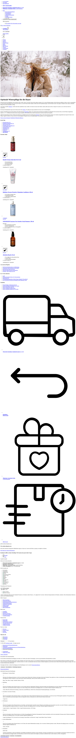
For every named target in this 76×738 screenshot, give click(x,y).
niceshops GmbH (9, 643)
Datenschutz (5, 646)
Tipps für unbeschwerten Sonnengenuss (10, 270)
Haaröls (37, 114)
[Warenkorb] (39, 37)
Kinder (5, 129)
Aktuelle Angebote (6, 623)
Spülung (24, 109)
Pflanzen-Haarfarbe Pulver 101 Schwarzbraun (11, 277)
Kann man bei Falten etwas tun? (9, 269)
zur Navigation (5, 1)
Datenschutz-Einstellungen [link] (8, 649)
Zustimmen (3, 667)
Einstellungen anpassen (17, 667)
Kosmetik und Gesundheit (8, 125)
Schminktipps (6, 128)
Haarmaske (26, 111)
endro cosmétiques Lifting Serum (9, 288)
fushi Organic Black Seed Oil (8, 287)
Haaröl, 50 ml (9, 254)
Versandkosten (8, 13)
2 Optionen (5, 218)
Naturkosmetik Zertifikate (7, 621)
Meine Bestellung (6, 599)
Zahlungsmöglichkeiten (9, 14)
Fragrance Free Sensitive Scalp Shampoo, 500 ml (18, 221)
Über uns (4, 629)
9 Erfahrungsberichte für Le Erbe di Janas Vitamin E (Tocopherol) (15, 279)
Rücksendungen (8, 12)
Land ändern (12, 641)
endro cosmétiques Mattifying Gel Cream (10, 289)
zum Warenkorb (6, 3)
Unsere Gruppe (6, 630)
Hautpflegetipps (7, 122)
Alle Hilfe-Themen (8, 17)
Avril (4, 275)
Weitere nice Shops (6, 652)
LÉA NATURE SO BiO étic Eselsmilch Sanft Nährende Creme (15, 280)
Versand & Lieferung (7, 600)
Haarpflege (6, 127)
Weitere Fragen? (6, 605)
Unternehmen (5, 651)
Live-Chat (7, 18)
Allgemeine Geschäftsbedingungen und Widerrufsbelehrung (14, 647)
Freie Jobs (5, 632)
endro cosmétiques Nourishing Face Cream (11, 285)
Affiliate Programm (6, 625)
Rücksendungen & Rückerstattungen (10, 602)
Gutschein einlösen (6, 615)
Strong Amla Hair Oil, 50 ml (12, 159)
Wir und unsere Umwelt (7, 622)
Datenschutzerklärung (36, 664)
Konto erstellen (6, 33)
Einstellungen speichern (5, 735)
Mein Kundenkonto (6, 607)
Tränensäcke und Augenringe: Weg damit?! (11, 268)
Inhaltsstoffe (5, 620)
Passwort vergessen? (7, 613)
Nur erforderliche (9, 667)
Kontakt (6, 16)
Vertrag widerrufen (4, 654)
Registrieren (5, 612)
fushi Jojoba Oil (6, 278)
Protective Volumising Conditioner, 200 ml (18, 192)
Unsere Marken (6, 126)
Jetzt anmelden (5, 29)
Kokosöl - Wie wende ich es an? (9, 271)
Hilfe (4, 10)
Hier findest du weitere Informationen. (7, 550)
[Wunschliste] (4, 35)
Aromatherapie (6, 131)
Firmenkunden (5, 606)
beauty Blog (5, 619)
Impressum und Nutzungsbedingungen (10, 645)
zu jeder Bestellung (13, 8)
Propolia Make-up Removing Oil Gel (10, 284)
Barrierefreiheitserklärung (7, 648)
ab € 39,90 (13, 7)
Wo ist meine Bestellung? (10, 11)
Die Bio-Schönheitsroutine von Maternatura (11, 267)
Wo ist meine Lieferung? (7, 614)
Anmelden (5, 611)
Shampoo (10, 106)
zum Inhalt (5, 2)
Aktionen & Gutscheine (7, 604)
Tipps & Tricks (6, 124)
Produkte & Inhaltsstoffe (8, 123)
